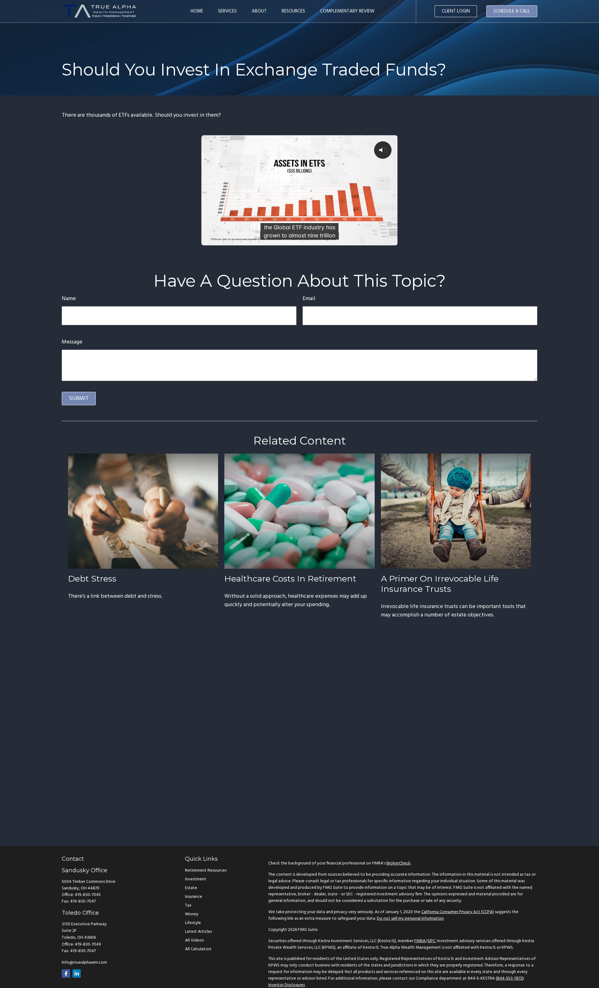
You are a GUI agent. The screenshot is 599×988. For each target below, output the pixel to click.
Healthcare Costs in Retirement (290, 578)
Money (191, 914)
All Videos (194, 940)
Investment (195, 879)
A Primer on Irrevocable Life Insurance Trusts (440, 583)
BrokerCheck (399, 863)
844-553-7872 (510, 978)
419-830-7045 (88, 894)
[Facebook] (66, 973)
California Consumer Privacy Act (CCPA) (457, 912)
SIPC (431, 941)
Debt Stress (92, 578)
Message (72, 342)
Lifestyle (193, 923)
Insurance (193, 896)
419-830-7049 (88, 944)
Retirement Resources (205, 870)
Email (309, 298)
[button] (197, 11)
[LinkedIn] (76, 973)
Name (69, 298)
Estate (191, 888)
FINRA (420, 941)
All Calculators (198, 949)
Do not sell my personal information (410, 918)
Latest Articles (198, 931)
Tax (188, 905)
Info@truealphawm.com (84, 962)
